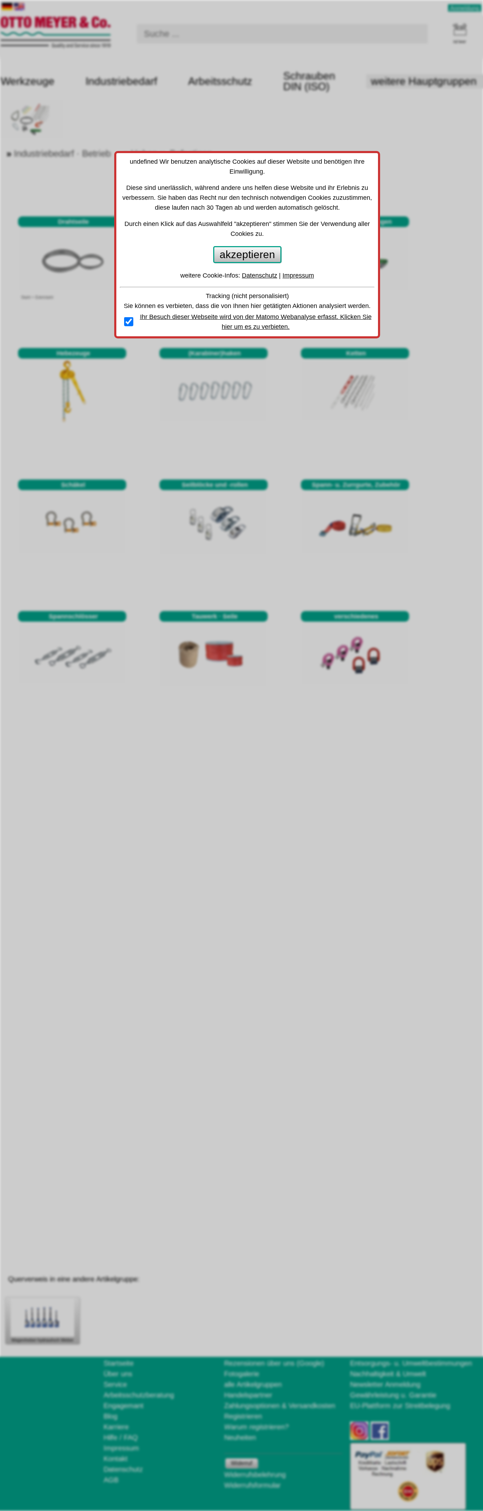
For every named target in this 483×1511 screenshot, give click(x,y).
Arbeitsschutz (220, 81)
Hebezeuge (73, 353)
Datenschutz (123, 1469)
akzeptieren (247, 254)
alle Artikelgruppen (253, 1384)
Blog (110, 1416)
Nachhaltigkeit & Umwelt (388, 1374)
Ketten (356, 353)
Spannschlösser (73, 616)
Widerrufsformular (252, 1485)
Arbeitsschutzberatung (139, 1395)
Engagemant (124, 1406)
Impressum (121, 1448)
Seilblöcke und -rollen (215, 484)
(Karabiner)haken (214, 353)
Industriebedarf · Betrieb (62, 153)
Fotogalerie (241, 1374)
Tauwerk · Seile (215, 616)
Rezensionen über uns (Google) (274, 1363)
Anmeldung (465, 8)
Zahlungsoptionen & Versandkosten (279, 1406)
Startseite (119, 1363)
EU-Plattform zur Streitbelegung (400, 1406)
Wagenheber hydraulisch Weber (42, 1340)
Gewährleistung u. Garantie (393, 1395)
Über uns (118, 1374)
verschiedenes (356, 616)
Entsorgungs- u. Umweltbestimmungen (411, 1363)
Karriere (116, 1427)
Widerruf (241, 1463)
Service (115, 1384)
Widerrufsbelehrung (255, 1474)
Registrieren (243, 1416)
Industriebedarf (121, 81)
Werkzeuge (27, 81)
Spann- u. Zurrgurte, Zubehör (356, 484)
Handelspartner (248, 1395)
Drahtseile (73, 221)
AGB (111, 1480)
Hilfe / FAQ (121, 1437)
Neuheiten (240, 1437)
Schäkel (73, 484)
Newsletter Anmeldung (385, 1384)
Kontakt (116, 1459)
